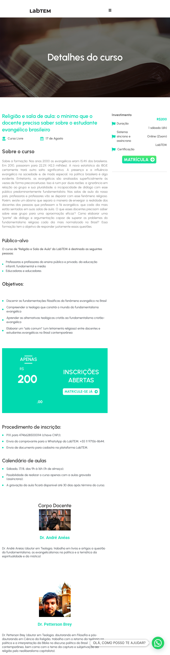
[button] (110, 11)
